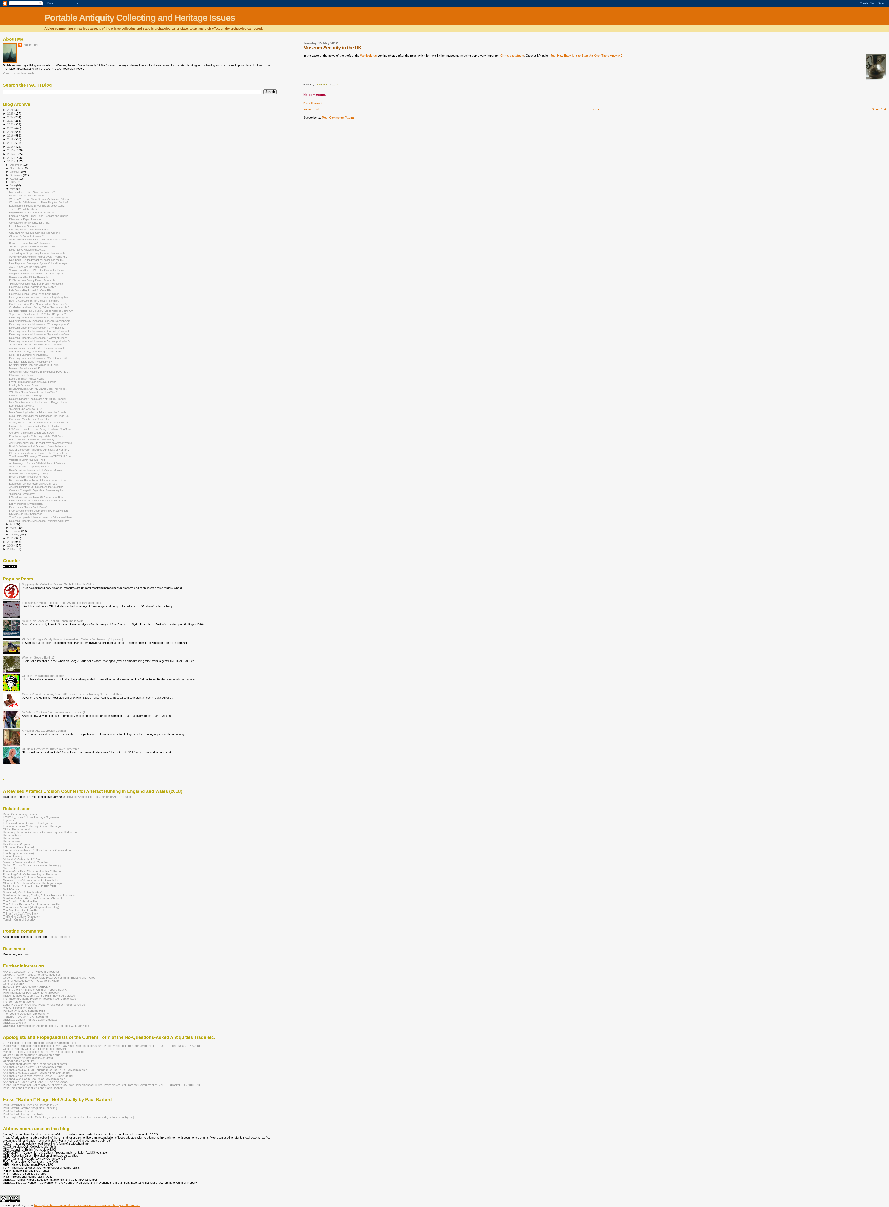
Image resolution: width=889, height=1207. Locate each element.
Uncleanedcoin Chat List (18, 1060)
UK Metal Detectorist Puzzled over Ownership (50, 748)
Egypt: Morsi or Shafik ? (22, 226)
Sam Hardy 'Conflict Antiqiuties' (22, 892)
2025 (10, 113)
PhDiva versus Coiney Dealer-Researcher (33, 280)
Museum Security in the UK (24, 368)
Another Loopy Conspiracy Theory (28, 473)
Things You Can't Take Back (20, 913)
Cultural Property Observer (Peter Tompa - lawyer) (34, 1048)
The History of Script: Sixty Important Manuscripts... (38, 253)
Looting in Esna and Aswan (24, 385)
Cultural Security (13, 983)
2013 (10, 157)
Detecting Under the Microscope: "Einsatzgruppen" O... (40, 324)
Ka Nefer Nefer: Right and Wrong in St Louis (34, 365)
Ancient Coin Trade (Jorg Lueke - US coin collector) (35, 1081)
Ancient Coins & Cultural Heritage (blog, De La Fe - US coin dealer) (45, 1069)
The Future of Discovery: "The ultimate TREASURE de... (41, 456)
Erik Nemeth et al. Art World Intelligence (28, 823)
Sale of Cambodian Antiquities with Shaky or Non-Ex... (39, 449)
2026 (10, 109)
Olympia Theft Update (21, 375)
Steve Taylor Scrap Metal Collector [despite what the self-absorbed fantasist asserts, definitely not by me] (68, 1117)
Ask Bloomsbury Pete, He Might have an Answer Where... (41, 443)
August (14, 178)
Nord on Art (10, 868)
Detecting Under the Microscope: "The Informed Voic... (39, 358)
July (12, 181)
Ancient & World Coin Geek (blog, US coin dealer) (34, 1078)
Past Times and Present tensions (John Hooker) (33, 1087)
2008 (10, 549)
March (14, 527)
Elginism (8, 820)
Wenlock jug (369, 55)
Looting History (12, 856)
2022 (10, 124)
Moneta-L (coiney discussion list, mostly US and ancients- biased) (44, 1051)
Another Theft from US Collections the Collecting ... (37, 486)
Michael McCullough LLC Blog (22, 859)
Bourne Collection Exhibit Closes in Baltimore (34, 300)
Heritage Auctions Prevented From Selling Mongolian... (39, 297)
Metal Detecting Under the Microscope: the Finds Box (39, 415)
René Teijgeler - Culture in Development (28, 877)
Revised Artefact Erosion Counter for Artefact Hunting (100, 797)
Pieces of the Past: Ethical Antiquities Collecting (33, 871)
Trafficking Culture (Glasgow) (21, 916)
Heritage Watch (12, 841)
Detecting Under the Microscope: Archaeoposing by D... (40, 341)
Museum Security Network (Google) (25, 862)
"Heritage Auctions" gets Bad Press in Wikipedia (36, 283)
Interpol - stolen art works (18, 1001)
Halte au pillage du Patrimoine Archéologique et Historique (40, 832)
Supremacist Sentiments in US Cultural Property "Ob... (39, 314)
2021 (10, 128)
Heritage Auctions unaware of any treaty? (32, 287)
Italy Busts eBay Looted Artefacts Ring (30, 290)
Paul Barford (30, 45)
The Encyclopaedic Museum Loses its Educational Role (40, 517)
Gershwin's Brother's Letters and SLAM (31, 432)
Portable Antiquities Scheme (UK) (24, 1010)
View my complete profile (18, 73)
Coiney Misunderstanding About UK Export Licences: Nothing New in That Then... (73, 694)
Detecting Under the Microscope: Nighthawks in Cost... (40, 334)
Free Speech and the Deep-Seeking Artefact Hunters (39, 510)
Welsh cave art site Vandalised (26, 195)
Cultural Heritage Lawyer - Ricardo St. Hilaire (31, 980)
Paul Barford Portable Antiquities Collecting (30, 1108)
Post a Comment (312, 103)
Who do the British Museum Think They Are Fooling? (38, 202)
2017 (10, 142)
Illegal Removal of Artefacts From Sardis (31, 212)
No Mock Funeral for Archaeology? (28, 354)
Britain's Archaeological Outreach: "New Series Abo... (39, 446)
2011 (10, 538)
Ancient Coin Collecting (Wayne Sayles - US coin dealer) (38, 1075)
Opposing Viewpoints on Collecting (44, 675)
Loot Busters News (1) (22, 405)
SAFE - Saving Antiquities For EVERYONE (29, 886)
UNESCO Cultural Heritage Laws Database (30, 1019)
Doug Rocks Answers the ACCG (27, 249)
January (15, 534)
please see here (60, 937)
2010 (10, 541)
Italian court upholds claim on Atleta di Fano (33, 483)
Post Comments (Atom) (338, 117)
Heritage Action (12, 835)
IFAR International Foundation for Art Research (32, 992)
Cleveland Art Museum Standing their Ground (34, 232)
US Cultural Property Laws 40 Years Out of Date (36, 497)
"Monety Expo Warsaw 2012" (25, 409)
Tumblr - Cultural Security (19, 919)
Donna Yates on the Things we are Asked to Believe (38, 500)
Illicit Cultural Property (17, 844)
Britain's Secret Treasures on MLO (28, 476)
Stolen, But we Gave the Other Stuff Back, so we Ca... (39, 422)
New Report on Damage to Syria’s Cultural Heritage (38, 263)
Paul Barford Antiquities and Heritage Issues (30, 1105)
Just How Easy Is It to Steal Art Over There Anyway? (586, 55)
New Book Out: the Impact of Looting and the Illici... (37, 259)
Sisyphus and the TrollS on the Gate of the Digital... (37, 270)
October (15, 171)
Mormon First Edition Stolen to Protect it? (32, 192)
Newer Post (311, 109)
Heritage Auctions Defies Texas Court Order (34, 293)
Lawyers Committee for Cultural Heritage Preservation (37, 850)
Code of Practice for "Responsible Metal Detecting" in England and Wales (49, 977)
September (16, 175)
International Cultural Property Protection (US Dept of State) (40, 998)
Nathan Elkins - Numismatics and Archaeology (32, 865)
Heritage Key (11, 838)
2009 (10, 545)
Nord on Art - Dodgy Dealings (25, 395)
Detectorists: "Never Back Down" (28, 507)
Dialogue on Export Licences (25, 219)
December (16, 164)
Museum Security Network (19, 1007)
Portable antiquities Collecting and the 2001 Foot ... (37, 436)
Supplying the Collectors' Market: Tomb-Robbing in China (58, 584)
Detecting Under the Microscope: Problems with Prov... (40, 521)
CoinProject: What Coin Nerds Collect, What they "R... (39, 304)
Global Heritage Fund (16, 829)
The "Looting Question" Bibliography (26, 1013)
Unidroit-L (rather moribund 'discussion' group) (32, 1054)
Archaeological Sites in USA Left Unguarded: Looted (38, 239)
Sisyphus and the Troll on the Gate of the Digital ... (37, 273)
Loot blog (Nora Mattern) (18, 853)
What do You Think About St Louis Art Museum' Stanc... (40, 199)
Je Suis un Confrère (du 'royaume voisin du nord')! (53, 712)
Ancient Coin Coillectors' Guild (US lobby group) (33, 1066)
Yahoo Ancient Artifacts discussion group (28, 1057)
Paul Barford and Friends (18, 1111)
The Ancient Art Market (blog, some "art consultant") (35, 1063)
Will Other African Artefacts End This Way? (33, 392)
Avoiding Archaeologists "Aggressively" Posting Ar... (38, 256)
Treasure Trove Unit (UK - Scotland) (25, 1016)
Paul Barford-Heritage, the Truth (23, 1114)
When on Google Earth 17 (38, 657)
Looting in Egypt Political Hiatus (26, 378)
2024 (10, 117)
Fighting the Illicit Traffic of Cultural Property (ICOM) (35, 989)
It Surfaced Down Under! (18, 847)
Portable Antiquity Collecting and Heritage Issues (139, 18)
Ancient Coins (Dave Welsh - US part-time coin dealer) (37, 1072)
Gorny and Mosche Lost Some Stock (30, 419)
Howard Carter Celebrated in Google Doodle (34, 426)
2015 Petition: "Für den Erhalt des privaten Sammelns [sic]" (40, 1042)
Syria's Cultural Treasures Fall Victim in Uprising (36, 470)
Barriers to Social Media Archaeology (29, 243)
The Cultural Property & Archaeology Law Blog (32, 904)
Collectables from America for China (29, 222)
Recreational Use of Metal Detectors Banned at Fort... (39, 480)
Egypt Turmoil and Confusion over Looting (32, 381)
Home (595, 109)
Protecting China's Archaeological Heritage (30, 874)
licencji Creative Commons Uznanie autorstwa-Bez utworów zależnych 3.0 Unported (87, 1205)
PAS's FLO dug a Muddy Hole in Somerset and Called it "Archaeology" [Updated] (72, 639)
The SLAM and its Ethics (23, 209)
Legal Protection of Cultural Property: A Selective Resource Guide (44, 1004)
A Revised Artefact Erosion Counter (44, 730)
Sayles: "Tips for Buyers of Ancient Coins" (32, 246)
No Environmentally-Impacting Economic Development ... (41, 321)
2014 (10, 154)
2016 (10, 146)
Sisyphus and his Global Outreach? (29, 277)
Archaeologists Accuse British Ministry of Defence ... (38, 463)
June (13, 185)
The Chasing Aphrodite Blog (20, 901)
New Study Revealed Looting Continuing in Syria (53, 620)
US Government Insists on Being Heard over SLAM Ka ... (41, 429)
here (26, 954)
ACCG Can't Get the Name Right (27, 266)
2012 (10, 161)
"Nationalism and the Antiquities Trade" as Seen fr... (37, 344)
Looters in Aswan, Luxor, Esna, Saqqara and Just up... (39, 216)
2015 (10, 150)
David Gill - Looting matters (20, 814)
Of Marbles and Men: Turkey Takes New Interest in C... (40, 307)
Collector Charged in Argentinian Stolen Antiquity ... (37, 490)
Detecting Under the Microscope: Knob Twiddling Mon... (40, 317)
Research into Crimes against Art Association (31, 880)
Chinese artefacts (512, 55)
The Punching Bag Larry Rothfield (24, 910)
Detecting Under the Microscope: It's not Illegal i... (37, 327)
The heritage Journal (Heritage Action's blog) (31, 907)
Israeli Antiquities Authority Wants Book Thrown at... (38, 388)
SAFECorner (11, 889)
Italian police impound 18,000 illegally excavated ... (37, 205)
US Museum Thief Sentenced (25, 514)
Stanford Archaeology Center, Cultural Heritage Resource (39, 895)
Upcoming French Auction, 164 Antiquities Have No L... (39, 371)
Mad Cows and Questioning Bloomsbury (31, 439)
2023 (10, 120)
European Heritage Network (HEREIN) (27, 986)
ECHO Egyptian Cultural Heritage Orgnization (31, 817)
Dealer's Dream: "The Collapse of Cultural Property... (38, 399)
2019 (10, 135)
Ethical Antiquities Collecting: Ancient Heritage (32, 826)
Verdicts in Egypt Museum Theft (27, 459)
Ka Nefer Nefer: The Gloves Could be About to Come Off (41, 310)
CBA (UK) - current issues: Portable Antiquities (32, 974)
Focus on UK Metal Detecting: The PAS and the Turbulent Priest (62, 602)
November (16, 168)
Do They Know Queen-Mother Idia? (29, 229)
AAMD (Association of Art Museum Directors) (31, 971)
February (15, 531)
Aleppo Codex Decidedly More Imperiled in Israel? (37, 348)
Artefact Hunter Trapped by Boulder (29, 466)
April (13, 524)
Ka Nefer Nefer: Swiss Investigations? (30, 361)
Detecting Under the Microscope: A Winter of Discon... (39, 337)
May (13, 188)
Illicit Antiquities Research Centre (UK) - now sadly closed (39, 995)
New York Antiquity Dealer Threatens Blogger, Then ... (39, 402)
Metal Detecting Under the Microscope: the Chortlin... (39, 412)
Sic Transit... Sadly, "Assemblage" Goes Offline (35, 351)
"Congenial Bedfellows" (22, 493)
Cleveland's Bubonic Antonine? (26, 236)
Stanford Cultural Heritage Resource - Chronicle (33, 898)
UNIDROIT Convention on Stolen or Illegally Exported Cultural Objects (47, 1025)
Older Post (879, 109)
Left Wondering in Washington (26, 503)
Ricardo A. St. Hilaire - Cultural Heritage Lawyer (33, 883)
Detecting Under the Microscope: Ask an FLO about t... (40, 331)
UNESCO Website (14, 1022)
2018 (10, 139)
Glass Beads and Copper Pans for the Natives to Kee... (40, 453)
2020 (10, 131)
